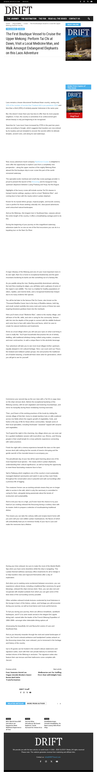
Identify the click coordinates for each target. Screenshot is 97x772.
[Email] (35, 60)
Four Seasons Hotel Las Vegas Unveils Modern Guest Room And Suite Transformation (18, 676)
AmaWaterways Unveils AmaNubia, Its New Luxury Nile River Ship (52, 724)
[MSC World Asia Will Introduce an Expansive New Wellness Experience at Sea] (14, 713)
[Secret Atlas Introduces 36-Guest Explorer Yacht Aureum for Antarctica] (33, 713)
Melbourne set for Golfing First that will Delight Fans (49, 673)
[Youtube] (91, 1)
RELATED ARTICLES (16, 703)
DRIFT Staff (24, 689)
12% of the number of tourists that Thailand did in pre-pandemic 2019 (32, 105)
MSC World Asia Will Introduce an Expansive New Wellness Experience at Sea (13, 725)
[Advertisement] (63, 9)
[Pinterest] (19, 60)
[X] (87, 1)
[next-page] (60, 703)
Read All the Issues (57, 18)
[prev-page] (57, 703)
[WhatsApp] (24, 60)
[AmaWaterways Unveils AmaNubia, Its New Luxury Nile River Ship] (52, 713)
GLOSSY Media (65, 750)
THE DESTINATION (28, 18)
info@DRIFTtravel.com (53, 757)
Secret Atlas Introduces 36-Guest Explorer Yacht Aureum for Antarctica (33, 724)
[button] (88, 18)
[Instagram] (84, 1)
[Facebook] (80, 1)
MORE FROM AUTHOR (36, 703)
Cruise (26, 24)
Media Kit (25, 1)
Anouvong (35, 182)
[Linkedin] (30, 60)
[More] (41, 60)
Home (8, 24)
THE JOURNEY (13, 18)
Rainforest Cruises (42, 162)
